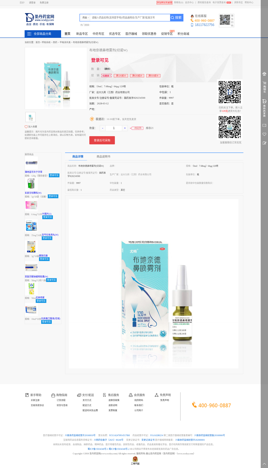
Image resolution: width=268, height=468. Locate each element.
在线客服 (201, 15)
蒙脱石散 (43, 255)
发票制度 (112, 410)
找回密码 (138, 400)
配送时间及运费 (90, 410)
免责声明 (164, 400)
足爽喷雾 (40, 297)
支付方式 (87, 400)
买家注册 (35, 400)
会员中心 (189, 2)
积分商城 (183, 33)
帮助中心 (249, 2)
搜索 (178, 17)
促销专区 (167, 33)
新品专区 (82, 33)
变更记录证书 (148, 440)
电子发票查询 (219, 2)
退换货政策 (113, 400)
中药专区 (98, 33)
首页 (67, 33)
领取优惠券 (149, 33)
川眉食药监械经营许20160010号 (80, 435)
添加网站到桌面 (164, 2)
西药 (55, 42)
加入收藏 (32, 126)
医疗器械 (131, 33)
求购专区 (238, 2)
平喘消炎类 (65, 42)
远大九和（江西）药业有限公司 (113, 92)
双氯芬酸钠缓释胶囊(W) (36, 276)
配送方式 (87, 405)
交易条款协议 (37, 405)
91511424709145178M (119, 435)
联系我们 (138, 405)
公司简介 (138, 410)
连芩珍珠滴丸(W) (50, 235)
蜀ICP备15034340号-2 (119, 449)
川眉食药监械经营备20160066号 (209, 435)
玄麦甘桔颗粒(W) (33, 193)
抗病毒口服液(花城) (50, 318)
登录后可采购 (102, 140)
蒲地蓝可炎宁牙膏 (33, 172)
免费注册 (44, 2)
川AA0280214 (157, 435)
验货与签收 (62, 405)
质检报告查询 (204, 2)
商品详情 (77, 156)
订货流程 (61, 400)
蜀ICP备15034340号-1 (98, 449)
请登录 (32, 2)
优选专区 (115, 33)
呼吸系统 (46, 42)
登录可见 (100, 60)
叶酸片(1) (46, 214)
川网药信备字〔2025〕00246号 (109, 440)
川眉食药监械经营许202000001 (190, 440)
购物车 (178, 2)
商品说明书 (103, 156)
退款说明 (112, 405)
